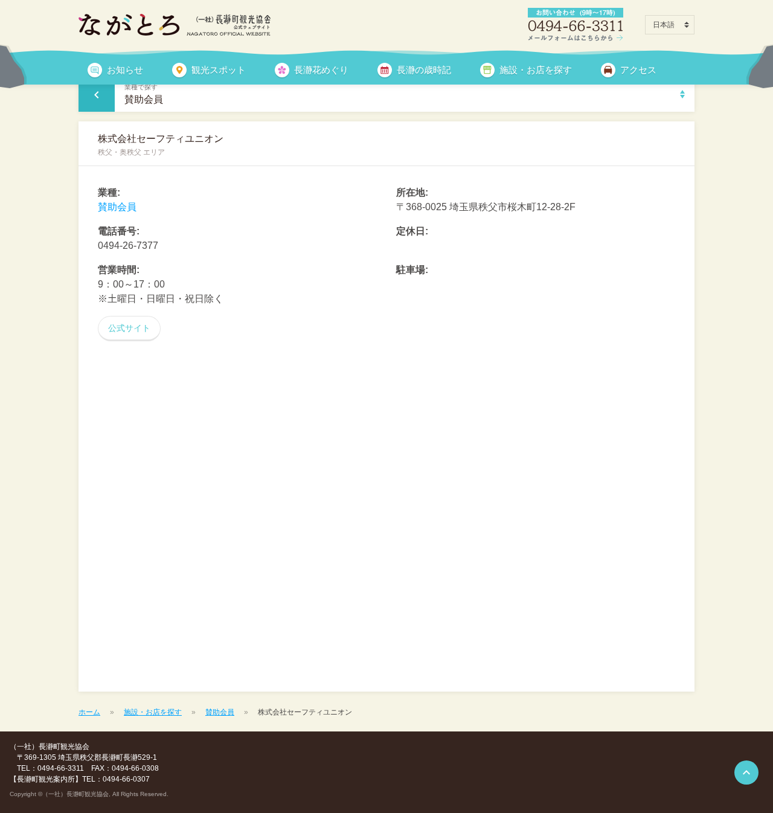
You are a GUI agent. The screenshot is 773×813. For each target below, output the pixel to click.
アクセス (638, 70)
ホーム (89, 712)
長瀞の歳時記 (424, 70)
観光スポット (218, 70)
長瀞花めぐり (321, 70)
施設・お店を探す (535, 70)
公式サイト (129, 328)
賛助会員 (117, 207)
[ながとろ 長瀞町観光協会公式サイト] (175, 25)
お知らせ (125, 70)
